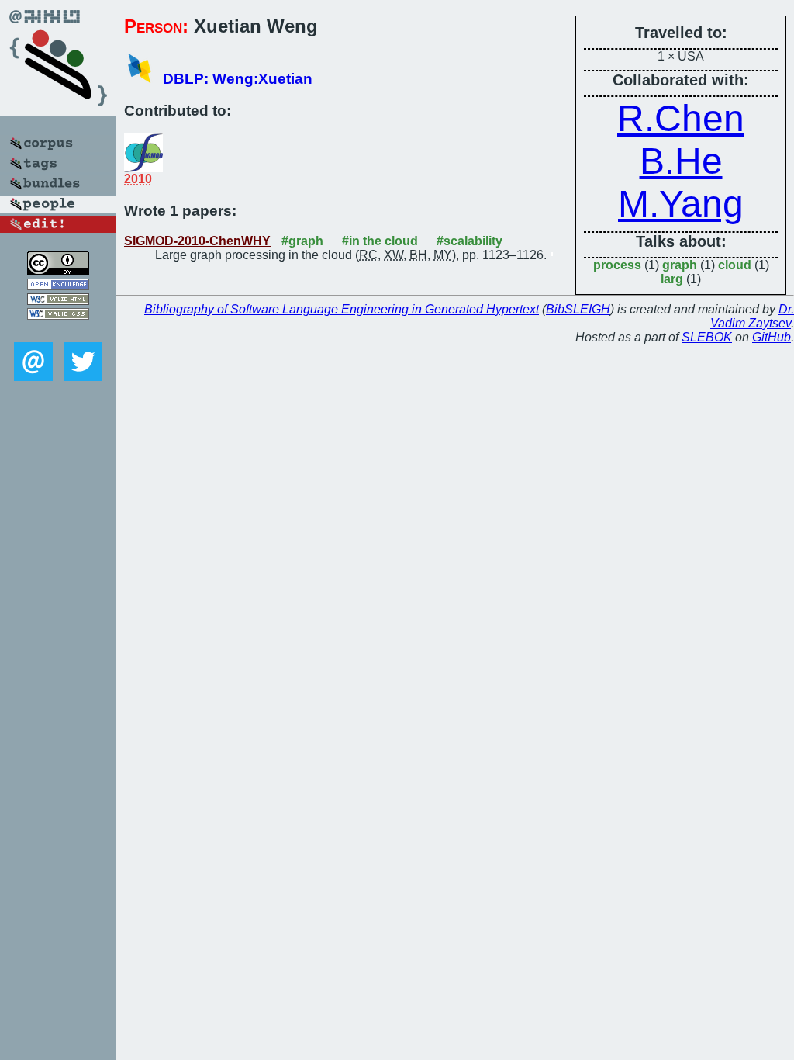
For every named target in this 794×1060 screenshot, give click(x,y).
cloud (734, 265)
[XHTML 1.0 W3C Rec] (58, 300)
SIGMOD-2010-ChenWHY (197, 241)
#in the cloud (380, 241)
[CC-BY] (58, 271)
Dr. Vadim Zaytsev (752, 316)
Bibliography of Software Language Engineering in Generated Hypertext (341, 309)
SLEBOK (707, 337)
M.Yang (681, 203)
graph (679, 265)
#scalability (469, 241)
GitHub (771, 337)
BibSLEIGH (578, 309)
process (617, 265)
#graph (302, 241)
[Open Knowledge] (58, 286)
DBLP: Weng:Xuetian (237, 79)
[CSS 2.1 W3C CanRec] (58, 331)
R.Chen (680, 118)
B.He (681, 161)
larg (672, 279)
